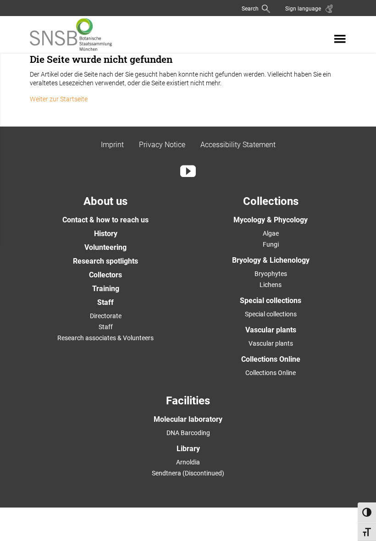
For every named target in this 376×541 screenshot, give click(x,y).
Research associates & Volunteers (105, 338)
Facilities (188, 400)
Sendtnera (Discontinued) (188, 473)
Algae (271, 233)
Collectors (105, 274)
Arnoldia (188, 462)
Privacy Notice (162, 144)
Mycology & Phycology (270, 219)
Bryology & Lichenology (271, 260)
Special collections (270, 300)
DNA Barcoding (188, 432)
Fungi (271, 244)
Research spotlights (105, 261)
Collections (271, 201)
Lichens (271, 284)
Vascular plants (270, 330)
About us (105, 201)
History (105, 233)
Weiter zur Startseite (59, 99)
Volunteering (105, 247)
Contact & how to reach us (105, 219)
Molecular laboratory (188, 419)
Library (188, 448)
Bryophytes (270, 273)
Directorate (106, 316)
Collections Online (270, 359)
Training (105, 288)
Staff (105, 302)
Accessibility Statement (238, 144)
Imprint (112, 144)
